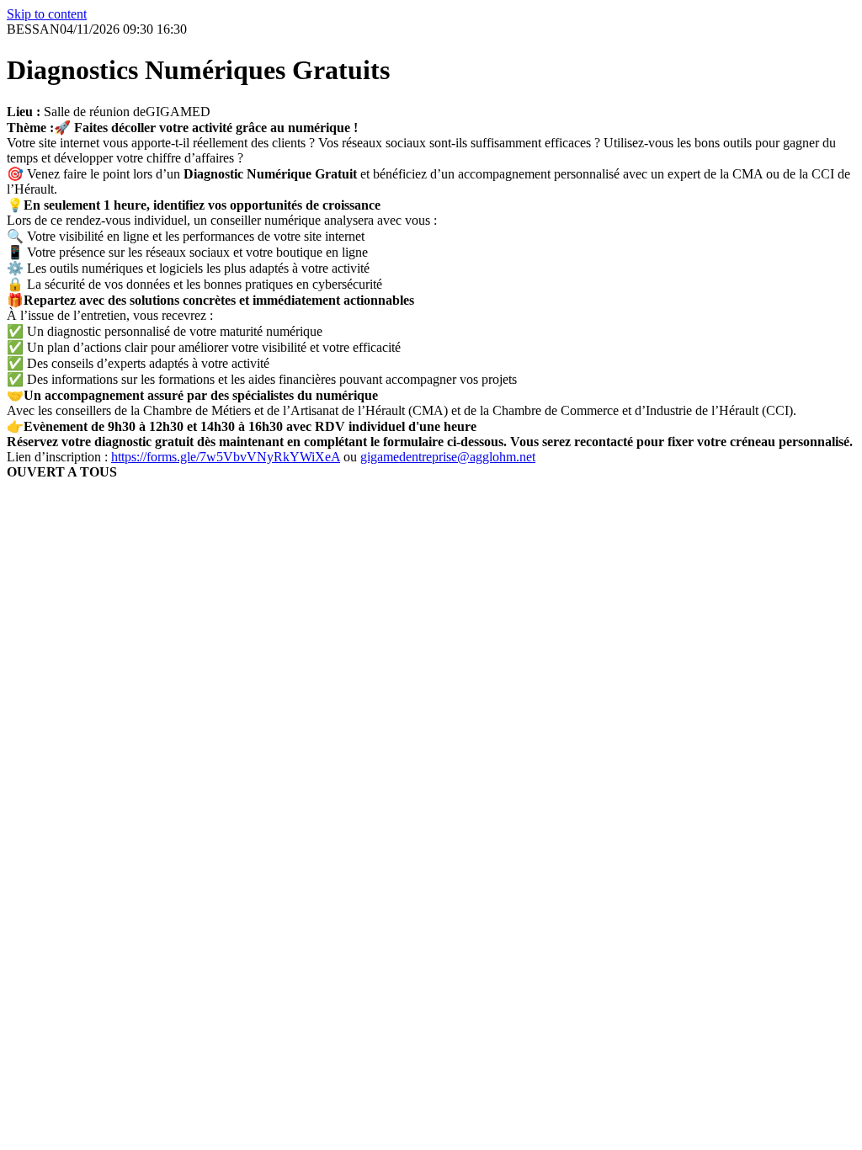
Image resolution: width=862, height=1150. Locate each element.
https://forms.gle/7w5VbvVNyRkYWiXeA (225, 457)
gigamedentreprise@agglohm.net (447, 457)
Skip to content (47, 14)
